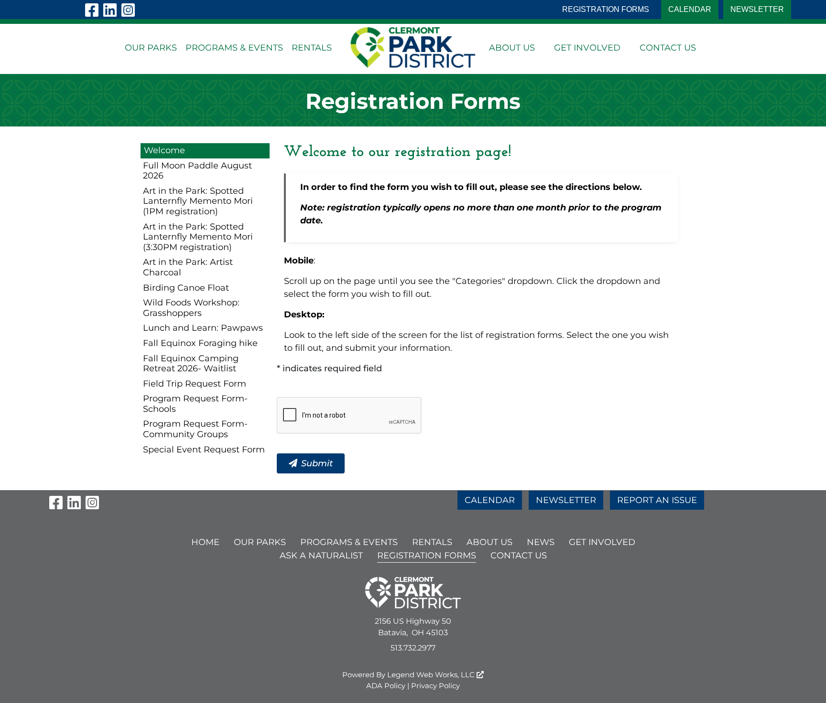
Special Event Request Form (204, 449)
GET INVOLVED (587, 47)
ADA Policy (385, 685)
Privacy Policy (435, 685)
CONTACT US (668, 47)
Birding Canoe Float (186, 288)
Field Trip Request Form (194, 383)
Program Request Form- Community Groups (195, 429)
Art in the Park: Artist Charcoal (188, 267)
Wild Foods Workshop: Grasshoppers (191, 307)
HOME (205, 542)
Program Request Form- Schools (195, 403)
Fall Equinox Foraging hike (200, 343)
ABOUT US (512, 47)
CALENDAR (689, 9)
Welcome (164, 150)
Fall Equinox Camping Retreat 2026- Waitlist (191, 363)
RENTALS (312, 47)
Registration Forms (605, 9)
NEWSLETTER (757, 9)
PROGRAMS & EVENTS (234, 47)
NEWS (540, 542)
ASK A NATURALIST (321, 555)
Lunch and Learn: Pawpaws (203, 328)
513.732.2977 (413, 647)
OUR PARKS (151, 47)
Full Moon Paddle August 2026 (197, 170)
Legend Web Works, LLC (432, 674)
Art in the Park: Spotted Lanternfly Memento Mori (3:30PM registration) (198, 236)
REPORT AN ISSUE (657, 500)
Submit (317, 463)
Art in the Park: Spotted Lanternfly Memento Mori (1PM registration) (198, 201)
